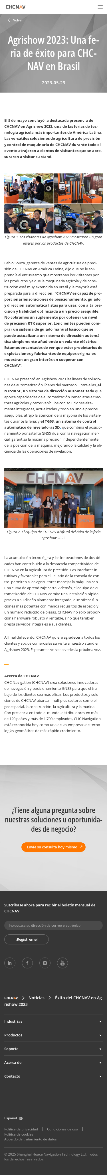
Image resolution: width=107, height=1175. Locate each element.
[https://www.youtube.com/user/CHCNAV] (62, 963)
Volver (18, 20)
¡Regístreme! (27, 939)
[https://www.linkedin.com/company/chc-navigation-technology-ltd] (10, 963)
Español (10, 1118)
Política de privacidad (21, 1129)
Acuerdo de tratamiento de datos (30, 1139)
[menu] (100, 7)
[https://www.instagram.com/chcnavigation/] (45, 963)
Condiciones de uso (62, 1129)
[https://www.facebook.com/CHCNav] (27, 963)
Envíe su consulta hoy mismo (52, 847)
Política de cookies (18, 1134)
